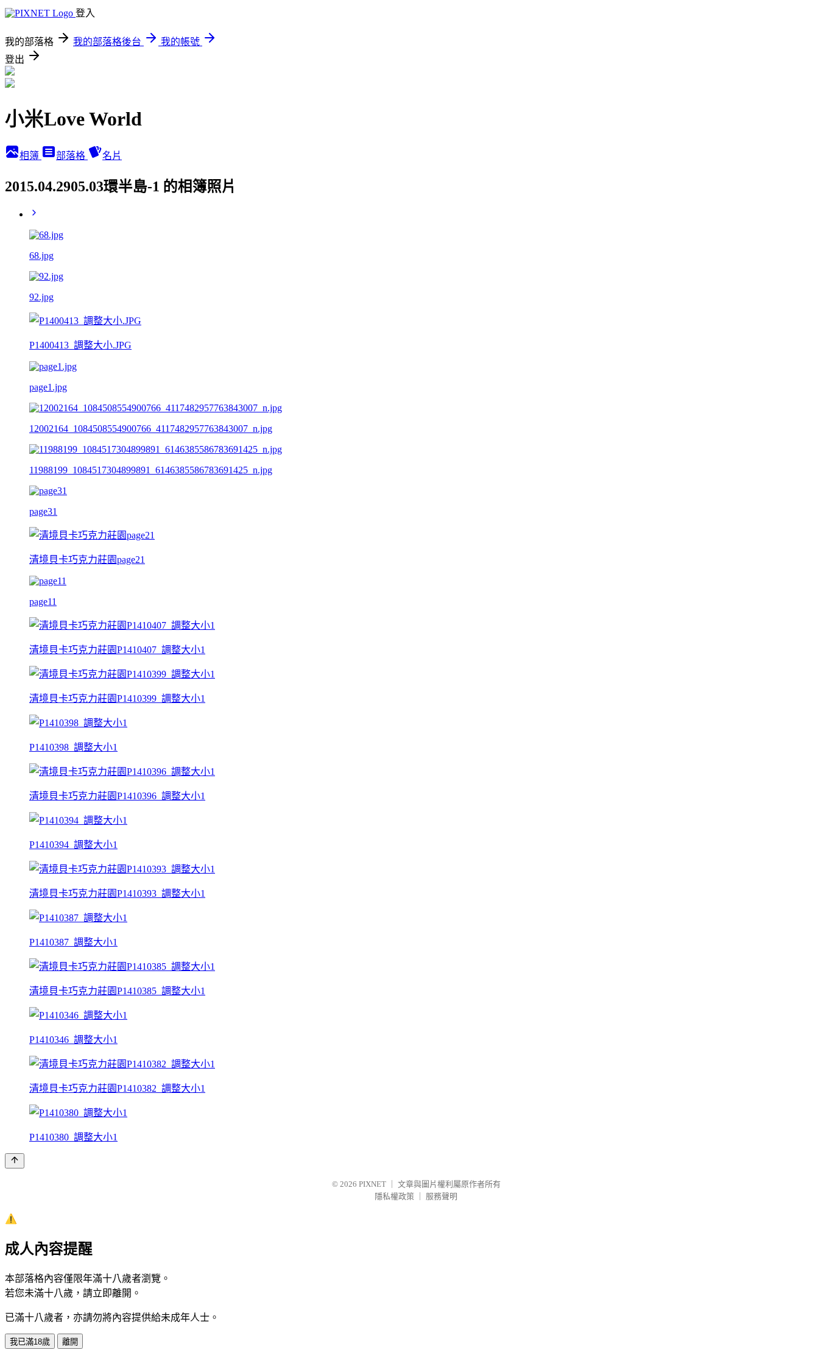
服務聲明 (441, 1196)
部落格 (72, 155)
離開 (70, 1341)
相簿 (30, 155)
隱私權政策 (394, 1196)
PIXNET (372, 1184)
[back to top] (14, 1160)
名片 (112, 155)
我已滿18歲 (30, 1341)
